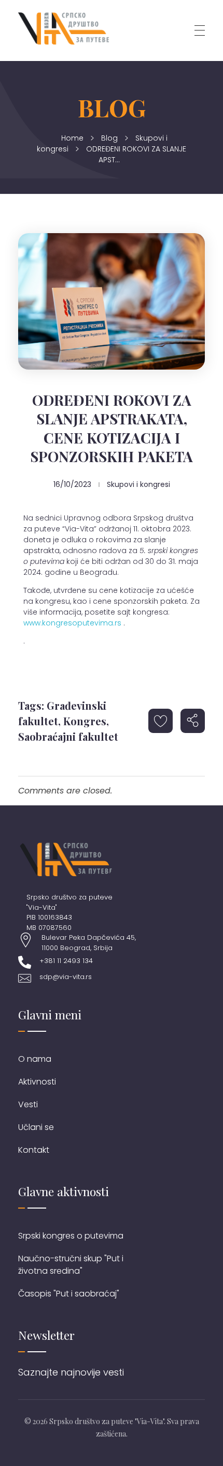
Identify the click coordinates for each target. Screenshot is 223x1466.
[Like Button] (160, 721)
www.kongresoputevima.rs (72, 623)
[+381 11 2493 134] (24, 962)
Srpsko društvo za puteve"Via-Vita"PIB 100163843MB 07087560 (69, 912)
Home (72, 138)
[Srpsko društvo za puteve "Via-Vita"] (63, 28)
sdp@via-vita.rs (65, 977)
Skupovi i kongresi (138, 484)
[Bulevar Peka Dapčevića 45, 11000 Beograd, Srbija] (25, 940)
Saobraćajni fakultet (68, 736)
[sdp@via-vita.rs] (24, 978)
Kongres (84, 721)
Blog (109, 138)
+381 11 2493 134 (66, 961)
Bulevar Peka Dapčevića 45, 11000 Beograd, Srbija (88, 943)
